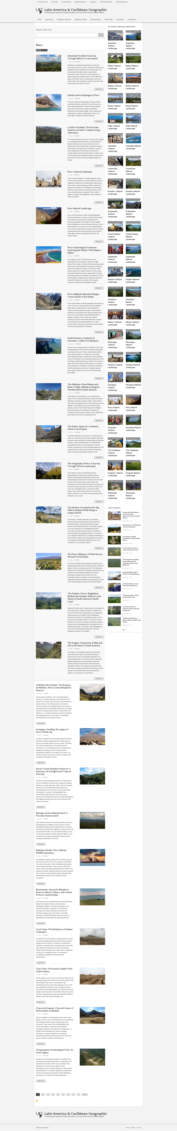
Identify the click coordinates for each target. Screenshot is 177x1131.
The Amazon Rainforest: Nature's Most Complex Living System (132, 620)
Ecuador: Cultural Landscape (115, 192)
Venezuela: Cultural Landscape (112, 495)
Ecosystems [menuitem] (120, 19)
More (123, 630)
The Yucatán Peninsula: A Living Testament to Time (130, 549)
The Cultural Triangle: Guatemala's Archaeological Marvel (131, 538)
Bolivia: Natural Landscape (132, 87)
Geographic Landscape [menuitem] (64, 19)
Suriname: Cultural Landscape (112, 430)
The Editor (78, 61)
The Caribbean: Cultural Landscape (114, 453)
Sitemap (133, 1127)
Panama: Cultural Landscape (115, 366)
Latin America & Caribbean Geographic (75, 10)
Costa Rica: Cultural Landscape (113, 171)
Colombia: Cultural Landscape (112, 148)
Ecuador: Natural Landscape (133, 192)
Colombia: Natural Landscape (133, 147)
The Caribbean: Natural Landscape (132, 453)
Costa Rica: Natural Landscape (131, 171)
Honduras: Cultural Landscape (112, 302)
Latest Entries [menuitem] (49, 19)
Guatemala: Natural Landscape (130, 259)
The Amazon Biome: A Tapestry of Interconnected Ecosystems (131, 608)
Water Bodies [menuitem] (109, 19)
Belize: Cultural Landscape (114, 67)
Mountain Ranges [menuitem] (95, 19)
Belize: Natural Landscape (132, 67)
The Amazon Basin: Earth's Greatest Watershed (131, 596)
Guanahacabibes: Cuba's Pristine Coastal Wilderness (131, 573)
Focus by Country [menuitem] (43, 2)
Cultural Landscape (115, 31)
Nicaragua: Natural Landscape (130, 345)
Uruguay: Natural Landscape (133, 474)
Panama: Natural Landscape (133, 366)
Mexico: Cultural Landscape (115, 323)
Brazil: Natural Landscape (132, 107)
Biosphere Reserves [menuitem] (80, 2)
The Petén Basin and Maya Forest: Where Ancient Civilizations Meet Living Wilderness (131, 562)
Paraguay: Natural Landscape (133, 386)
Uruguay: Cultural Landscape (115, 474)
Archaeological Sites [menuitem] (122, 2)
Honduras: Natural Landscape (130, 302)
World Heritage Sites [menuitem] (106, 2)
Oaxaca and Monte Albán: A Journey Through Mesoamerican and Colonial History (131, 515)
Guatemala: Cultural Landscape (112, 259)
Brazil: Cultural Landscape (114, 107)
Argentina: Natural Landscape (130, 46)
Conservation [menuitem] (132, 19)
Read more (100, 90)
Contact (139, 1127)
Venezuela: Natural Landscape (130, 495)
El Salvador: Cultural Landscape (113, 214)
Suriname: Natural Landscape (133, 428)
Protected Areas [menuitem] (66, 2)
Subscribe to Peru (36, 1101)
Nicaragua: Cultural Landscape (112, 345)
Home (127, 1127)
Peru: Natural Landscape (131, 408)
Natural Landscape (133, 31)
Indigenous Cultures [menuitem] (81, 19)
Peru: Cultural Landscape (113, 408)
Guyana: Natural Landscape (132, 280)
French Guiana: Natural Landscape (132, 236)
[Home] (39, 11)
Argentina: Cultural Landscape (112, 46)
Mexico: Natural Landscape (132, 323)
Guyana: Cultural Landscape (115, 280)
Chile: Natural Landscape (131, 127)
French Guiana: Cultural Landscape (114, 236)
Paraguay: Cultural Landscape (112, 387)
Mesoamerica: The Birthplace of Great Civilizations (132, 526)
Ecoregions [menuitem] (93, 2)
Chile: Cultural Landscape (114, 127)
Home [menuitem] (39, 19)
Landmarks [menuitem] (54, 2)
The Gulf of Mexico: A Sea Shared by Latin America (130, 584)
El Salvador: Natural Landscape (131, 214)
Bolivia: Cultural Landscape (114, 87)
